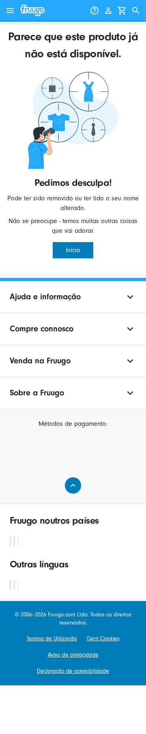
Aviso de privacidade (73, 654)
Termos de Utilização (52, 638)
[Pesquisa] (136, 10)
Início (73, 250)
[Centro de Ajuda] (94, 10)
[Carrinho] (122, 10)
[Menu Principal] (10, 10)
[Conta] (108, 10)
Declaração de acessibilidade (73, 670)
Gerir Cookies (103, 638)
